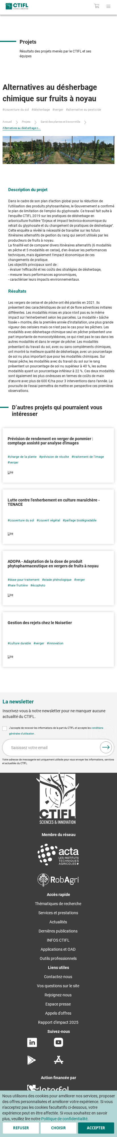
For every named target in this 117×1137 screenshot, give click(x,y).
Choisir (58, 1127)
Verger (59, 110)
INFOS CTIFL (58, 940)
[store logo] (25, 6)
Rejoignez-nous (58, 995)
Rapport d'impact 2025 (58, 1022)
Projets (26, 122)
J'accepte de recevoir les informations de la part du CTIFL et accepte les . (56, 731)
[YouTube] (58, 1045)
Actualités (58, 922)
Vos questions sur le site (58, 986)
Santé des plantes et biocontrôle (60, 122)
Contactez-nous (58, 976)
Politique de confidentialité (64, 1118)
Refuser (21, 1127)
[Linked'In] (32, 1045)
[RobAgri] (58, 885)
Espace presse (58, 1004)
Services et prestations (58, 913)
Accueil (7, 122)
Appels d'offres (58, 1013)
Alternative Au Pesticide (84, 110)
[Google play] (32, 1063)
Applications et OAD (58, 949)
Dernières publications (58, 931)
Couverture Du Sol (17, 110)
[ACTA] (58, 866)
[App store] (58, 1063)
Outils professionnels (58, 958)
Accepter (96, 1127)
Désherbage (42, 110)
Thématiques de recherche (58, 903)
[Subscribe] (106, 747)
